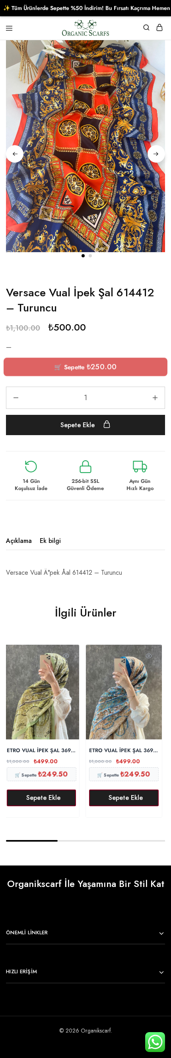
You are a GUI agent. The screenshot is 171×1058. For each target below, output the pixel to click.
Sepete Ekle (78, 425)
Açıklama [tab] (19, 540)
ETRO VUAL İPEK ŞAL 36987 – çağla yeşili (41, 750)
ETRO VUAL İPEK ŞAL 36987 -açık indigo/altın (124, 750)
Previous (14, 154)
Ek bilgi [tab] (50, 540)
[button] (41, 798)
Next (156, 154)
